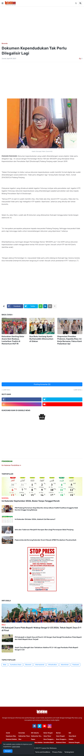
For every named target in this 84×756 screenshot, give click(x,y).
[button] (2, 3)
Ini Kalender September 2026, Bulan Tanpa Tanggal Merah (31, 501)
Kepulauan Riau (11, 736)
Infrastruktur (52, 665)
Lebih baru (6, 390)
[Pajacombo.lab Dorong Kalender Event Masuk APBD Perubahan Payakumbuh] (7, 540)
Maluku (71, 739)
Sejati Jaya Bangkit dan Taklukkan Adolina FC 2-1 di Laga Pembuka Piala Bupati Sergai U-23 (46, 649)
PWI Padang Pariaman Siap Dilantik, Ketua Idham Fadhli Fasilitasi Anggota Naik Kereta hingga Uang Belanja (46, 509)
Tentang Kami (69, 752)
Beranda (5, 43)
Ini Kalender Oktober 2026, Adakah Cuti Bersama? (35, 519)
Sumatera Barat (49, 742)
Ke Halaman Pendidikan (11, 465)
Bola (4, 665)
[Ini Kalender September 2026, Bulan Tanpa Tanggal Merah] (42, 486)
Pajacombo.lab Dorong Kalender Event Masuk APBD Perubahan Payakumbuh (45, 540)
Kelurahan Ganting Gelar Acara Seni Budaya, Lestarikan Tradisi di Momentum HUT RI (13, 340)
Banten (58, 733)
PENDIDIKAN (7, 461)
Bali (70, 733)
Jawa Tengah (60, 736)
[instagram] (22, 404)
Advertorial (64, 665)
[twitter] (62, 399)
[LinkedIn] (45, 306)
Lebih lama (77, 390)
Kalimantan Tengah (37, 736)
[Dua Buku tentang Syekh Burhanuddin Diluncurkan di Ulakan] (41, 326)
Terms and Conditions (42, 752)
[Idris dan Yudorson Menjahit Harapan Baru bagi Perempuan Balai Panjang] (7, 529)
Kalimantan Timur (24, 736)
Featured (75, 665)
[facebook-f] (22, 399)
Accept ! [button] (8, 751)
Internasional (39, 665)
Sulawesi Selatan (11, 739)
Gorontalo (21, 733)
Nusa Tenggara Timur (50, 739)
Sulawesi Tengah (74, 742)
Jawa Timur (47, 736)
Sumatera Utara (15, 665)
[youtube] (62, 404)
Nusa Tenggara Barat (62, 739)
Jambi (8, 733)
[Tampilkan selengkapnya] (55, 306)
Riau (19, 739)
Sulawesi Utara (61, 742)
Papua (33, 739)
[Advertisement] (42, 24)
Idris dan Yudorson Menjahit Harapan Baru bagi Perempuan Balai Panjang (44, 530)
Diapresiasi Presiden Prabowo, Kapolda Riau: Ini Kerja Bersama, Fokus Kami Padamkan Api (69, 340)
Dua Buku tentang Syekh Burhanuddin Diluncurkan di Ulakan (41, 338)
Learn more (16, 747)
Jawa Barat (72, 736)
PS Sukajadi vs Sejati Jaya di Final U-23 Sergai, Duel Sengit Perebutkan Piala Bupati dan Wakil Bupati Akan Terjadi (48, 638)
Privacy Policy (57, 752)
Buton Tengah (48, 733)
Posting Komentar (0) (42, 384)
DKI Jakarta (35, 733)
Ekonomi (28, 665)
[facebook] (34, 726)
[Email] (50, 306)
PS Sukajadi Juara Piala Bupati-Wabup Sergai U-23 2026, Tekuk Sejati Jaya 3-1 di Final (41, 629)
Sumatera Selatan (37, 742)
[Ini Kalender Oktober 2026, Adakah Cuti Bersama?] (7, 519)
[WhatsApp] (40, 306)
